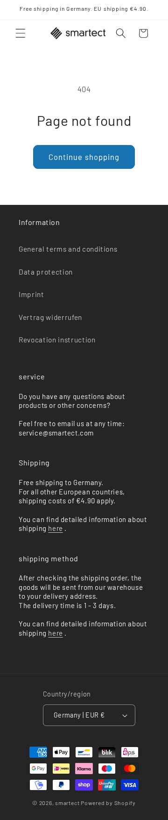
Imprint (31, 294)
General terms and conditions (68, 249)
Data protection (46, 272)
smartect (67, 802)
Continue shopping (84, 156)
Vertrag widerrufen (50, 317)
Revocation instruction (57, 339)
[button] (20, 33)
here (55, 528)
